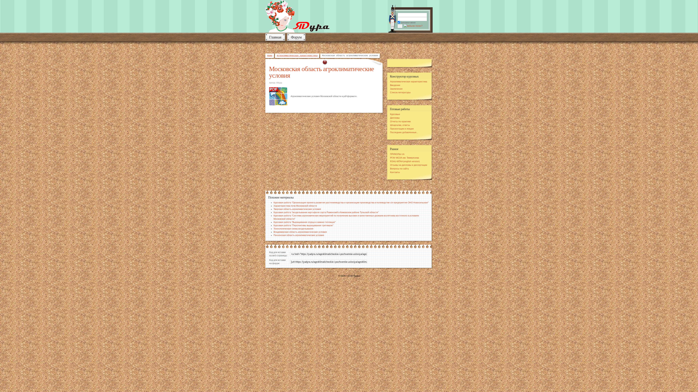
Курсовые (395, 114)
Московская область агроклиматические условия (321, 71)
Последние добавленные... (404, 132)
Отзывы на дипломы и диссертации (408, 165)
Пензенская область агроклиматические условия (299, 235)
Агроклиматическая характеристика (297, 55)
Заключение (396, 89)
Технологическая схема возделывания (293, 228)
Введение (395, 85)
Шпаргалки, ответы (400, 125)
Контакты (395, 172)
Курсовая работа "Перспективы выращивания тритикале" (303, 225)
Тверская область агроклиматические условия (297, 209)
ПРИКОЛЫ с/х (397, 154)
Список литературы (400, 92)
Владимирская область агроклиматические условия (300, 232)
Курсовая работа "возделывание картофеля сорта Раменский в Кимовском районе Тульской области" (326, 212)
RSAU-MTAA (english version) (405, 161)
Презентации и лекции (402, 129)
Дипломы (395, 118)
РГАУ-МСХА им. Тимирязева (404, 158)
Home (269, 55)
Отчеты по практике (400, 121)
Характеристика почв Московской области (295, 206)
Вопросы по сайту (399, 168)
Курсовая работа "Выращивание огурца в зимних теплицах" (305, 222)
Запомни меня (408, 22)
